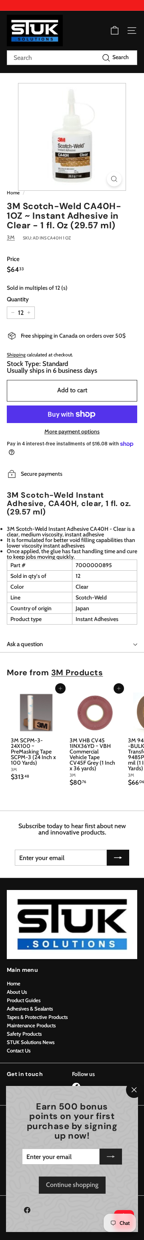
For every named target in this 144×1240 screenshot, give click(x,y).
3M (11, 237)
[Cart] (114, 30)
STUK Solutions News (30, 1042)
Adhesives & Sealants (30, 1008)
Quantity (18, 300)
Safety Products (24, 1033)
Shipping (16, 355)
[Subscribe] (111, 1157)
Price (13, 259)
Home (13, 193)
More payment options (72, 431)
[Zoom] (114, 179)
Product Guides (23, 1000)
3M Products (77, 672)
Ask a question (25, 644)
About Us (17, 992)
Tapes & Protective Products (37, 1017)
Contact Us (18, 1050)
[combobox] (72, 57)
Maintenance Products (31, 1025)
